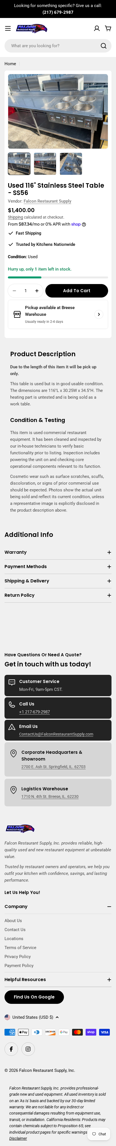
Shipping (15, 217)
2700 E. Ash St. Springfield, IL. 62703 (53, 766)
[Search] (103, 45)
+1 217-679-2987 (34, 711)
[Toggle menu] (8, 28)
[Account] (96, 28)
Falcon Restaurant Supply (47, 201)
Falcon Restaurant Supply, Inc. (47, 1070)
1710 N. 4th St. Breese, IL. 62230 (50, 796)
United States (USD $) (32, 1017)
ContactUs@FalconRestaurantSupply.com (56, 734)
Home (10, 63)
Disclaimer (18, 1138)
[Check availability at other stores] (98, 314)
